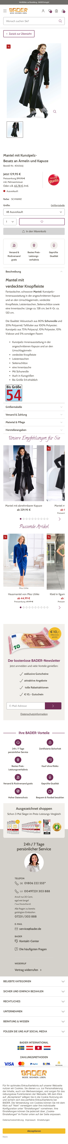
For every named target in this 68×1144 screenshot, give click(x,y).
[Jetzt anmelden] (53, 705)
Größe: (6, 205)
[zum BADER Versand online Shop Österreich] (29, 1048)
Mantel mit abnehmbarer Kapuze (23, 505)
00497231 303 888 (37, 891)
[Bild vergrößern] (54, 111)
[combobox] (34, 21)
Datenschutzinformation (34, 714)
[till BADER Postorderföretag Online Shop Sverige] (20, 1048)
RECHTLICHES (11, 1001)
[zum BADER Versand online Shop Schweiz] (38, 1048)
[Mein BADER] (43, 10)
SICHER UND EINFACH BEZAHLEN (23, 991)
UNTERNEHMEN (12, 1011)
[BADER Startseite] (18, 11)
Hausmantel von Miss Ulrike (23, 594)
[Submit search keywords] (60, 21)
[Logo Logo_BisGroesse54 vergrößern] (14, 393)
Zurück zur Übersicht (20, 33)
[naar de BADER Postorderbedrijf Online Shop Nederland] (47, 1048)
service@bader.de (30, 929)
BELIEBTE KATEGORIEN (17, 981)
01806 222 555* (35, 883)
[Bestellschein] (56, 10)
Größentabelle (58, 205)
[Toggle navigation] (5, 10)
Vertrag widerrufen (26, 970)
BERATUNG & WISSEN (16, 1021)
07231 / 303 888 (26, 916)
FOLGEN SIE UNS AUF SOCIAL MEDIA (25, 1031)
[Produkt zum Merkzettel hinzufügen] (42, 221)
